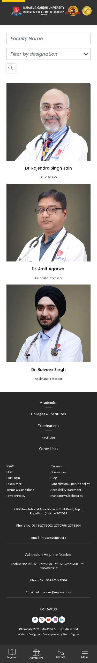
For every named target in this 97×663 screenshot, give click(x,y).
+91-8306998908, (66, 564)
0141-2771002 (42, 525)
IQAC (10, 466)
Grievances (58, 472)
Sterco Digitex (71, 634)
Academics (48, 402)
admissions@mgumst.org (53, 592)
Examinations (48, 425)
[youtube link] (48, 620)
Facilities (49, 437)
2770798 (60, 525)
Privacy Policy (15, 496)
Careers (56, 466)
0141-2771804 (56, 580)
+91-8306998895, (40, 564)
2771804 (74, 525)
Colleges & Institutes (48, 414)
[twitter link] (42, 620)
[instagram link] (55, 619)
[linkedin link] (62, 619)
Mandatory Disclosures (66, 496)
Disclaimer (13, 484)
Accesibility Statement (65, 490)
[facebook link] (35, 620)
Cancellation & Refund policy (70, 484)
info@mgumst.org (53, 538)
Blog (53, 478)
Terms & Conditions (20, 490)
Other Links (48, 448)
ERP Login (13, 478)
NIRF (9, 472)
